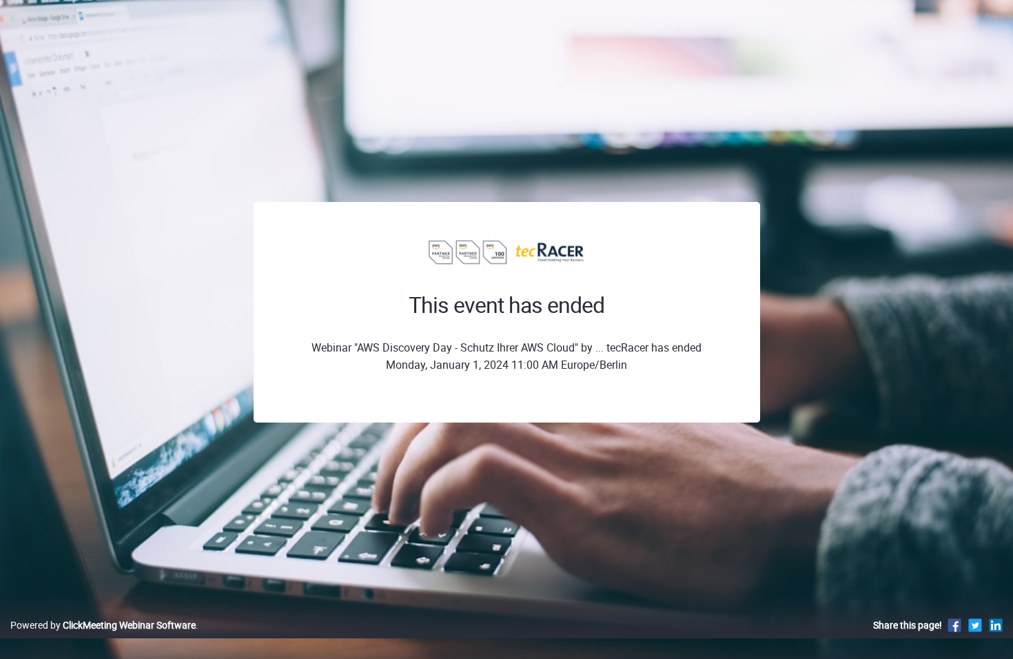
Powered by (103, 624)
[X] (975, 624)
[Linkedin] (996, 624)
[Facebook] (954, 624)
